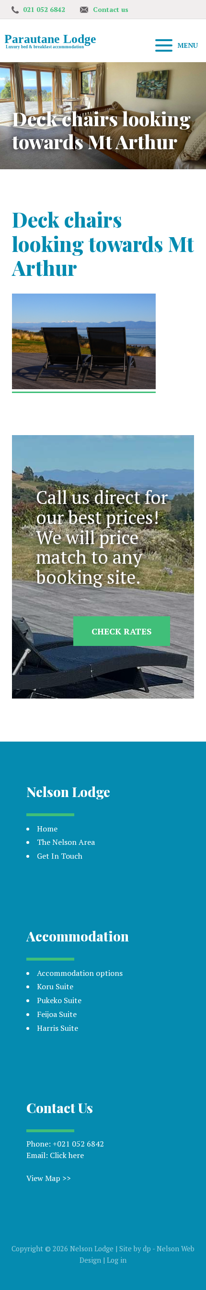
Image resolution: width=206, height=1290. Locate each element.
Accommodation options (80, 973)
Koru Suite (55, 986)
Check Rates (122, 631)
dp (147, 1248)
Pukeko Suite (59, 1000)
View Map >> (48, 1178)
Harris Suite (57, 1028)
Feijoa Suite (57, 1014)
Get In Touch (59, 856)
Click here (67, 1155)
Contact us (110, 9)
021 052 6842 (44, 9)
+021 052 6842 (78, 1143)
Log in (116, 1260)
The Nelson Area (66, 842)
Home (47, 828)
